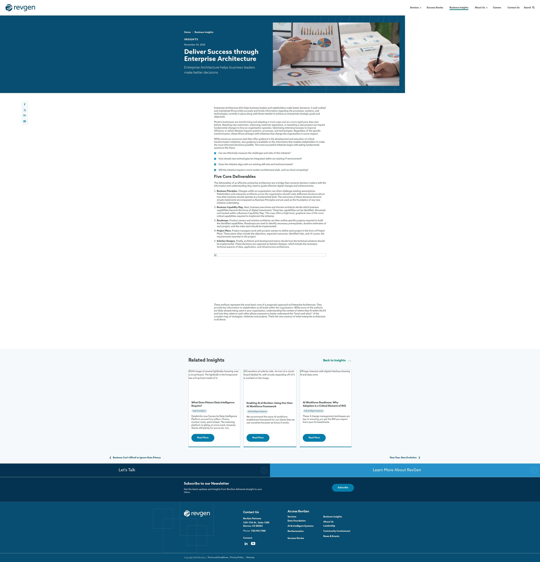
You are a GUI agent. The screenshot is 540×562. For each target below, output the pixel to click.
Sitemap (250, 558)
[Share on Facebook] (25, 105)
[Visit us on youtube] (253, 544)
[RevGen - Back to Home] (197, 513)
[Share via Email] (25, 122)
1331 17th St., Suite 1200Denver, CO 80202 (256, 524)
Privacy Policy (236, 558)
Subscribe (343, 488)
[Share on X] (25, 110)
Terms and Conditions (218, 558)
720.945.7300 (258, 531)
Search (527, 8)
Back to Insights (334, 360)
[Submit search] (533, 8)
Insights (191, 39)
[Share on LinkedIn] (25, 116)
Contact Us (251, 512)
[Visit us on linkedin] (246, 544)
